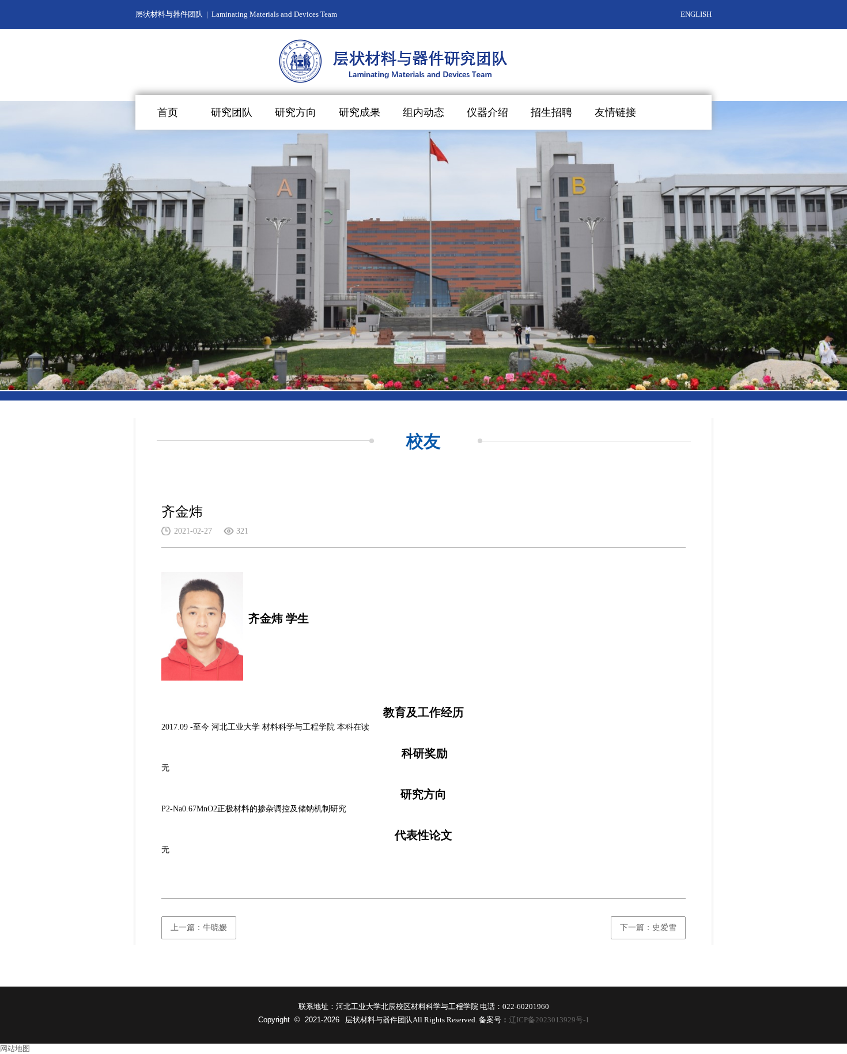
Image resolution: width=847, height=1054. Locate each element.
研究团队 (231, 112)
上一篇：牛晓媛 (199, 927)
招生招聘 (551, 112)
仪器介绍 (487, 112)
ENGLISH (696, 14)
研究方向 (295, 112)
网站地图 (15, 1048)
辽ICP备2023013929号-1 (549, 1019)
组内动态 (423, 112)
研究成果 (359, 112)
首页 (167, 112)
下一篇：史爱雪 (648, 927)
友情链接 (615, 112)
